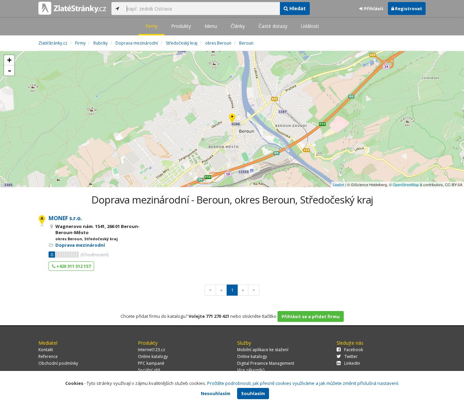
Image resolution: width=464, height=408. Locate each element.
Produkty (181, 26)
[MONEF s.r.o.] (232, 119)
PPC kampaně (151, 363)
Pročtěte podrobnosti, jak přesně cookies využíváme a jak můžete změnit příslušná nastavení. (303, 383)
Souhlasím (253, 393)
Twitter (351, 356)
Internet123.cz (151, 350)
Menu (210, 26)
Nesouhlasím (215, 393)
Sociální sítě (149, 370)
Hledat (297, 8)
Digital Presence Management (265, 363)
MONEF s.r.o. (65, 218)
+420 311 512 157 (73, 266)
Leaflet (338, 184)
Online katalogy (153, 356)
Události (310, 26)
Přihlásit (373, 8)
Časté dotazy (272, 26)
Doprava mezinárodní (80, 245)
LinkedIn (352, 363)
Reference (48, 356)
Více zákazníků (251, 370)
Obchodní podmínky (58, 363)
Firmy (151, 26)
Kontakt (45, 350)
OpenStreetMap (406, 184)
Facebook (353, 350)
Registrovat (408, 8)
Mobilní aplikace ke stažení (262, 350)
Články (238, 26)
